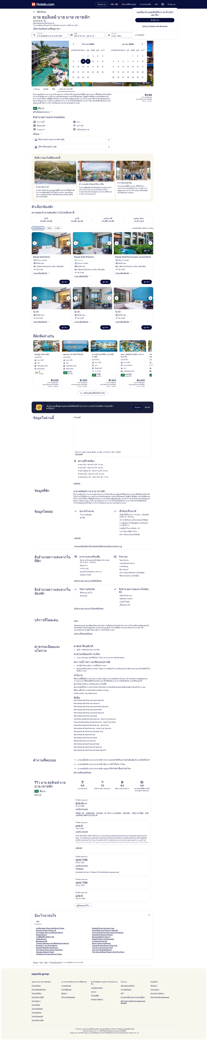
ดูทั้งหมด (36, 134)
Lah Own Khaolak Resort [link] (102, 950)
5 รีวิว (36, 795)
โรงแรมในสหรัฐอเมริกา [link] (39, 989)
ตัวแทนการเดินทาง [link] (97, 999)
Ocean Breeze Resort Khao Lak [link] (104, 945)
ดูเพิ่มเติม (77, 483)
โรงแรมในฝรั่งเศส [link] (37, 1009)
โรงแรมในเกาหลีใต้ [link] (38, 997)
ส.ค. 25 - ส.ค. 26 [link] (46, 221)
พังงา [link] (46, 962)
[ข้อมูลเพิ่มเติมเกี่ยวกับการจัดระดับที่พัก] (44, 21)
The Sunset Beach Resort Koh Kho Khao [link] (108, 952)
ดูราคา (64, 282)
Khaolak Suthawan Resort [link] (102, 935)
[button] (83, 56)
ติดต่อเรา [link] (64, 993)
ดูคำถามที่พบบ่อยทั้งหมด (82, 772)
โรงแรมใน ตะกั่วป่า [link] (56, 962)
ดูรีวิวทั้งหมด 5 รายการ (41, 112)
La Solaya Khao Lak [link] (99, 941)
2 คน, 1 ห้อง (116, 36)
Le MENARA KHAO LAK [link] (45, 937)
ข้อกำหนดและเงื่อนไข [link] (127, 986)
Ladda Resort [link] (41, 939)
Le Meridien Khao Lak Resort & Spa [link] (50, 928)
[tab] (37, 921)
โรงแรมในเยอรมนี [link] (37, 1016)
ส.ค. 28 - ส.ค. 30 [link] (108, 221)
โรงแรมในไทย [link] (36, 986)
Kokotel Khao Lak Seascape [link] (103, 939)
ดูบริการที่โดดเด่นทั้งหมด (83, 634)
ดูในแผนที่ (79, 454)
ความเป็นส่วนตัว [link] (126, 989)
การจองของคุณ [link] (66, 986)
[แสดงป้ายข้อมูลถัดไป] (152, 364)
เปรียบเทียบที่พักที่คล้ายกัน (94, 393)
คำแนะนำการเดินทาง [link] (157, 993)
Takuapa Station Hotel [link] (45, 952)
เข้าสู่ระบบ (171, 4)
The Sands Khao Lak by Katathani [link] (49, 950)
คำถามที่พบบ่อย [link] (66, 989)
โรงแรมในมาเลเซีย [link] (37, 1020)
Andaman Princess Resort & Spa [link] (49, 954)
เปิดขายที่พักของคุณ (129, 4)
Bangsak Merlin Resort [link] (101, 937)
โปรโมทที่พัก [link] (95, 995)
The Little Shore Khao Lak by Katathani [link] (108, 932)
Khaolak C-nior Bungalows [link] (46, 945)
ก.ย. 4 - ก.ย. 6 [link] (139, 221)
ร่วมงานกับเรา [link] (154, 989)
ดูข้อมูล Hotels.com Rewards (154, 26)
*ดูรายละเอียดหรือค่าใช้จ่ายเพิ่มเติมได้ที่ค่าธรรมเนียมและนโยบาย (97, 546)
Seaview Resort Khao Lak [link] (46, 930)
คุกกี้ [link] (122, 993)
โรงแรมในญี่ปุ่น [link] (36, 993)
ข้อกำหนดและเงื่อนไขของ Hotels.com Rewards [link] (133, 1002)
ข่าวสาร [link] (93, 992)
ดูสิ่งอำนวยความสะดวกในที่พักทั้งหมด (88, 581)
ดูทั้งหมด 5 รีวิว (83, 905)
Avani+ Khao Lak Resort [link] (101, 943)
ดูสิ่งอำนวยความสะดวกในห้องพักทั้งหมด (88, 608)
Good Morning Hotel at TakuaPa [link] (105, 930)
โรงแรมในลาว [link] (36, 1001)
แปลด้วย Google (82, 809)
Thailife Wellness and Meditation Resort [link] (52, 943)
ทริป (156, 4)
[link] (154, 35)
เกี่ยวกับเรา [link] (153, 986)
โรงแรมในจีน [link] (36, 1005)
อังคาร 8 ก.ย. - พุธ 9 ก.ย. (84, 36)
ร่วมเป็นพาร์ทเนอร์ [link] (96, 988)
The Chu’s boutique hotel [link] (102, 948)
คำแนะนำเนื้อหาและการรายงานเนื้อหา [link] (133, 997)
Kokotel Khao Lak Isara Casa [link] (103, 928)
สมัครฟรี (147, 407)
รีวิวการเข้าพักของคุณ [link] (68, 997)
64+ (148, 83)
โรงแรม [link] (35, 962)
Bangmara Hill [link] (41, 941)
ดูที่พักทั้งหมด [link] (41, 12)
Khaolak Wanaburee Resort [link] (47, 948)
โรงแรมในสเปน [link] (36, 1012)
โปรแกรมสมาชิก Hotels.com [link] (159, 997)
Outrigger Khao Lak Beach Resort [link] (49, 932)
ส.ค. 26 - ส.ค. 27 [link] (77, 221)
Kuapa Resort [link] (41, 935)
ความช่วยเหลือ (145, 4)
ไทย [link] (41, 962)
